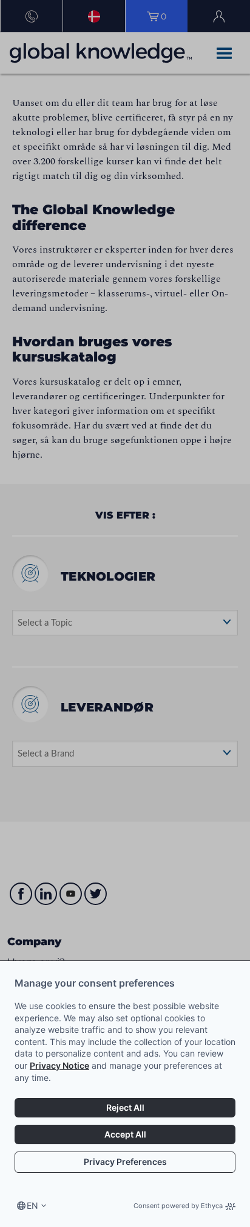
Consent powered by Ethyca (178, 1205)
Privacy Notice (59, 1065)
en (32, 1205)
